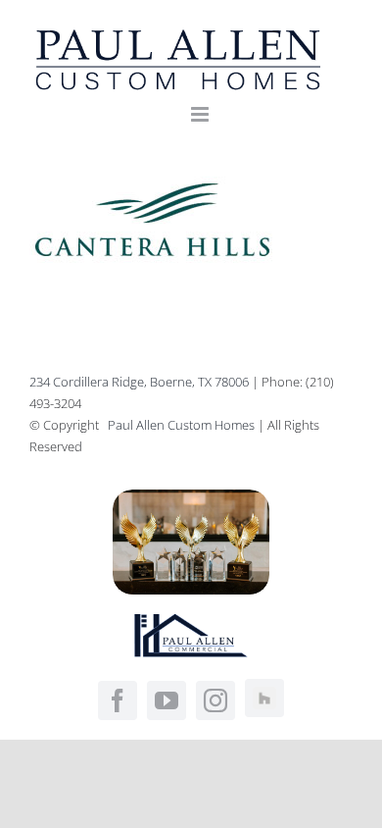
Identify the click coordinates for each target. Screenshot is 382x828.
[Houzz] (264, 698)
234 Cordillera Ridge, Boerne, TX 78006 (139, 381)
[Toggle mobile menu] (201, 114)
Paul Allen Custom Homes (183, 425)
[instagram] (215, 700)
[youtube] (166, 700)
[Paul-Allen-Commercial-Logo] (191, 622)
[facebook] (117, 700)
